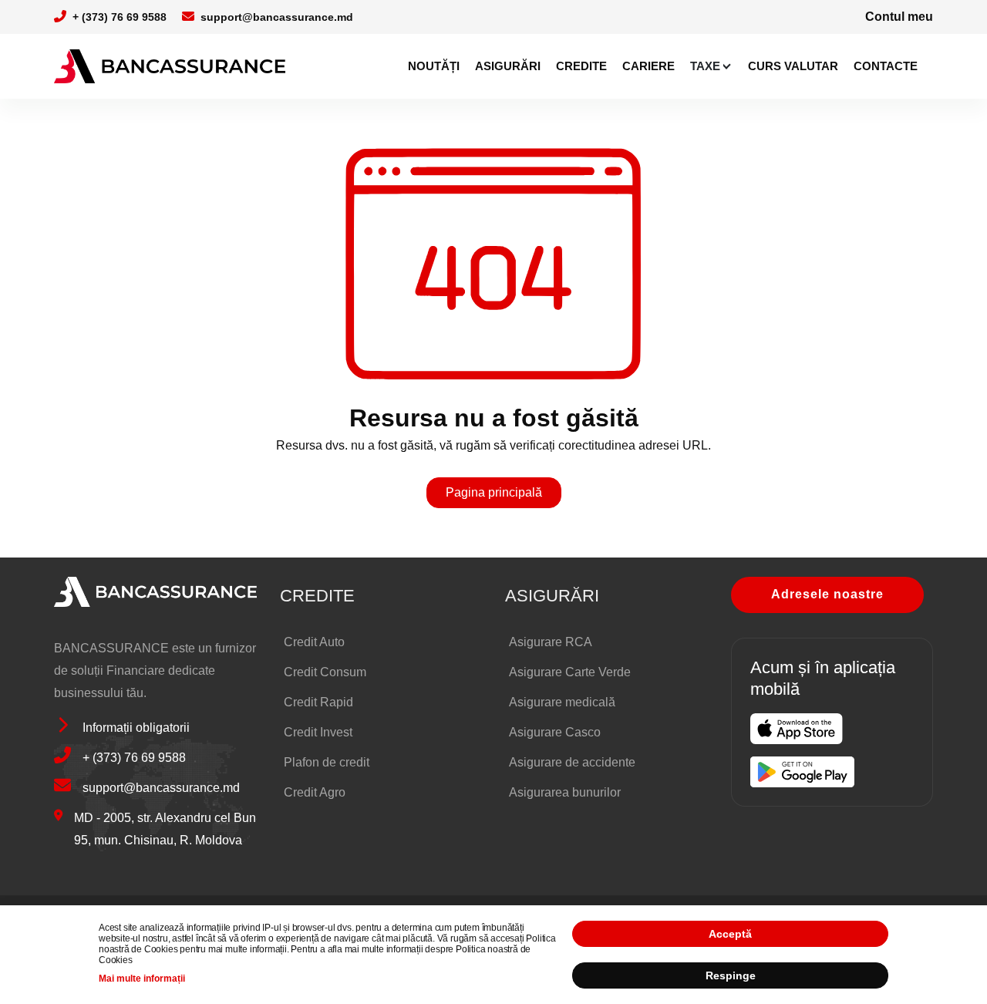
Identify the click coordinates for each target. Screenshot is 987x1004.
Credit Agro (314, 792)
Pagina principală (494, 492)
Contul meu (899, 16)
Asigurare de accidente (572, 762)
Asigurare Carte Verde (570, 672)
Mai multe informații (142, 978)
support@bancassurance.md (276, 17)
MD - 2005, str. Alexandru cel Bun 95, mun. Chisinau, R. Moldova (165, 829)
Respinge (731, 975)
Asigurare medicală (562, 702)
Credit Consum (325, 672)
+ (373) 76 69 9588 (119, 17)
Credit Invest (318, 732)
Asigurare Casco (555, 732)
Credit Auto (314, 642)
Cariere (648, 65)
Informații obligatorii (136, 727)
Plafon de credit (326, 762)
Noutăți (434, 65)
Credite (581, 65)
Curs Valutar (793, 65)
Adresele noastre (827, 594)
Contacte (886, 65)
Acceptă (730, 934)
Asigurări (508, 65)
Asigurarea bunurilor (565, 792)
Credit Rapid (318, 702)
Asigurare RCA (550, 642)
